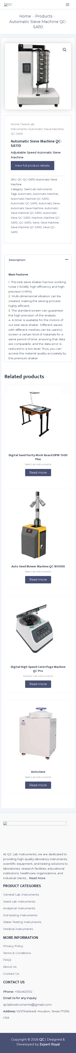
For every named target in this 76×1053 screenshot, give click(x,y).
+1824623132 (23, 991)
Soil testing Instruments (20, 915)
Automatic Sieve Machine (27, 208)
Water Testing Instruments (22, 922)
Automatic (25, 193)
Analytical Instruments (19, 908)
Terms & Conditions (17, 953)
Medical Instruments (18, 929)
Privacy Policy (13, 946)
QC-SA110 (25, 222)
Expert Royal (50, 1044)
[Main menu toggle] (68, 4)
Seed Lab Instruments (38, 189)
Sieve (36, 222)
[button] (64, 50)
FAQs (7, 959)
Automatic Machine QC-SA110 (30, 198)
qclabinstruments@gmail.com (27, 1005)
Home (15, 124)
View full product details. (32, 165)
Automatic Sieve (49, 203)
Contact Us (11, 973)
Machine (37, 217)
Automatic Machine (45, 193)
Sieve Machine (50, 222)
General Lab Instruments (21, 894)
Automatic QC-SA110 (24, 203)
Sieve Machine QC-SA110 (26, 227)
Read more (38, 472)
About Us (9, 966)
